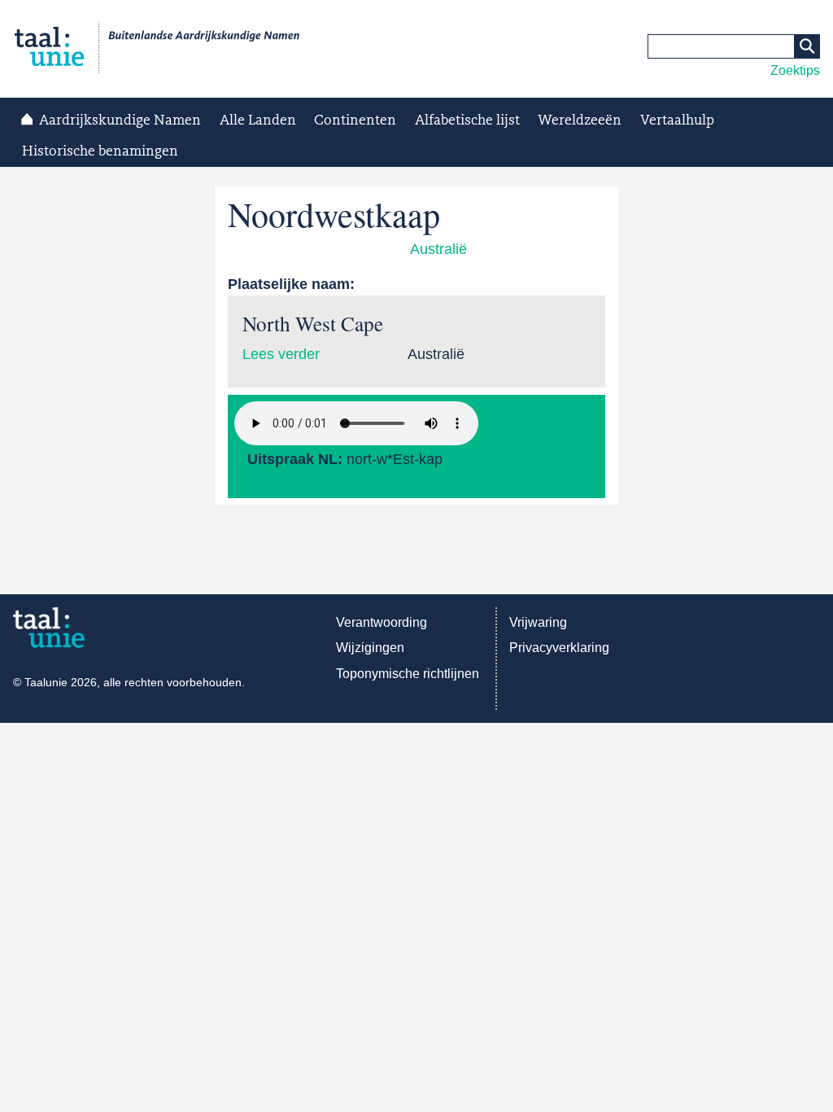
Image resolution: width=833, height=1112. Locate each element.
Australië (438, 249)
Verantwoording (381, 622)
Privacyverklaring (559, 648)
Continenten (355, 120)
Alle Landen (258, 120)
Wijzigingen (370, 648)
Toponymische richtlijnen (407, 674)
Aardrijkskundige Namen (120, 120)
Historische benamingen (100, 151)
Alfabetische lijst (467, 120)
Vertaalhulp (677, 120)
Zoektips (795, 70)
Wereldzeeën (579, 120)
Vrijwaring (538, 622)
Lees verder (281, 354)
